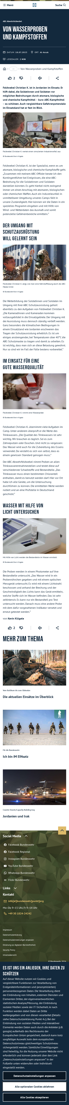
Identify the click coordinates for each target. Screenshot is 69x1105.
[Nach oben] (62, 830)
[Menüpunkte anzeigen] (13, 69)
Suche (58, 5)
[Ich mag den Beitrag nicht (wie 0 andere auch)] (22, 78)
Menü (10, 5)
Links (6, 888)
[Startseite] (4, 69)
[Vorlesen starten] (40, 78)
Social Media (12, 836)
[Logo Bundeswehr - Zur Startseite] (34, 5)
